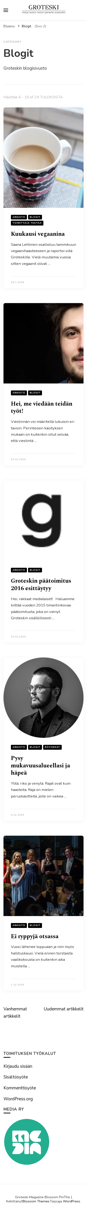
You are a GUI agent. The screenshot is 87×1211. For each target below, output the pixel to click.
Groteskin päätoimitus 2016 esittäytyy (41, 584)
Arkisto (19, 217)
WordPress (71, 1201)
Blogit (35, 217)
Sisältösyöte (15, 1077)
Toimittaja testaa (27, 223)
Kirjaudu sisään (17, 1066)
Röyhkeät (52, 747)
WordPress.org (18, 1099)
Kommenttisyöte (19, 1088)
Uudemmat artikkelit (64, 1009)
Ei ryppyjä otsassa (34, 936)
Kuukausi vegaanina (38, 234)
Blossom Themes (36, 1201)
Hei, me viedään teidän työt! (41, 407)
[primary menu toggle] (5, 10)
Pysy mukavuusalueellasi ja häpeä (40, 765)
